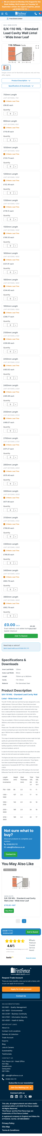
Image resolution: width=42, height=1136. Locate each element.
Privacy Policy (8, 1123)
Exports (5, 1041)
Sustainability (7, 1051)
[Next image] (24, 921)
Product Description (19, 81)
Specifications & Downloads (19, 86)
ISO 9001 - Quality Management (14, 1007)
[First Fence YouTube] (30, 1096)
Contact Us (11, 854)
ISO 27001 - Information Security (14, 1017)
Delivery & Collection (10, 1034)
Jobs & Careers (8, 1047)
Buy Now (9, 911)
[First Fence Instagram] (21, 1096)
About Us (5, 1028)
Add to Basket (32, 932)
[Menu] (2, 14)
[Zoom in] (37, 46)
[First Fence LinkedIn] (16, 1096)
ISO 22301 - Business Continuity (14, 1014)
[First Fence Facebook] (11, 1096)
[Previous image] (18, 921)
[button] (6, 14)
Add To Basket (21, 636)
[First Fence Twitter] (25, 1096)
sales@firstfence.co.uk (16, 847)
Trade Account (7, 1038)
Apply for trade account (21, 989)
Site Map (6, 1127)
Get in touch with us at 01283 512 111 (16, 648)
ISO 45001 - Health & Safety (13, 1020)
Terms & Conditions (10, 1130)
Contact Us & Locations (11, 1031)
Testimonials (7, 1054)
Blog (4, 1044)
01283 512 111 (12, 844)
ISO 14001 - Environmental (12, 1010)
